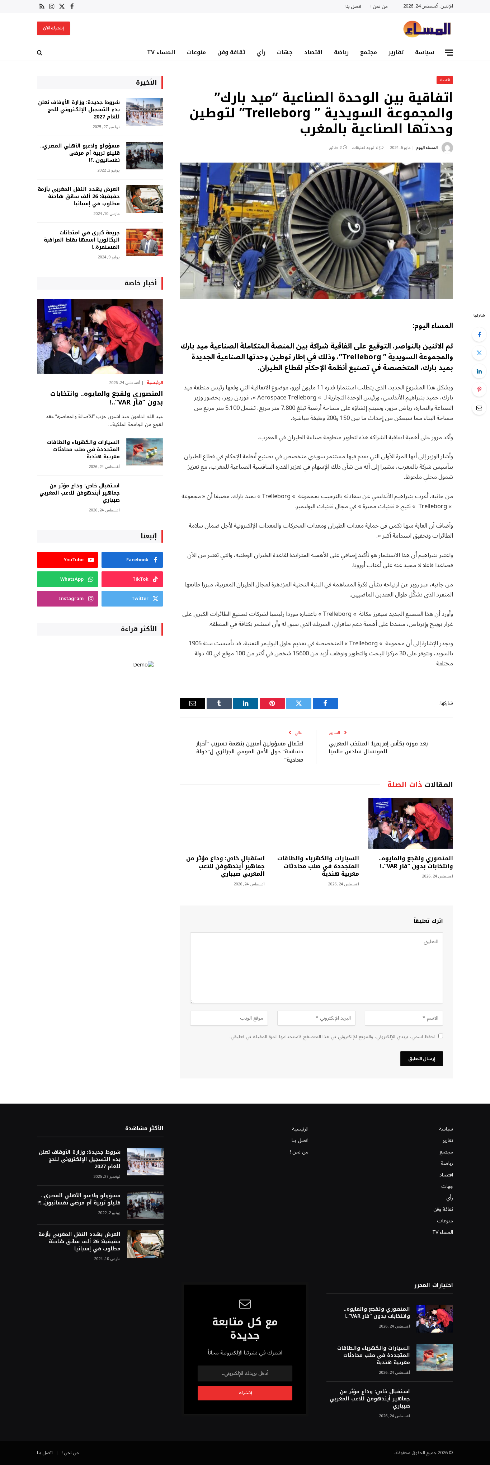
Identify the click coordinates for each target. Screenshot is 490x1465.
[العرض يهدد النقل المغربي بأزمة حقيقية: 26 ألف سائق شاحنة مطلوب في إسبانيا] (144, 199)
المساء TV (161, 52)
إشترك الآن (53, 28)
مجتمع (368, 52)
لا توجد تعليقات (365, 148)
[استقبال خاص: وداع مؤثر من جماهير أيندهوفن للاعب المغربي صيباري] (222, 823)
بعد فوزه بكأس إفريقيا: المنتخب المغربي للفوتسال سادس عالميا (378, 748)
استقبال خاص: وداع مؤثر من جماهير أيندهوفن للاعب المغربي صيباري (225, 866)
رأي (260, 52)
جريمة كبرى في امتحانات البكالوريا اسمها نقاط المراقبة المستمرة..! (82, 240)
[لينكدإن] (479, 371)
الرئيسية (155, 383)
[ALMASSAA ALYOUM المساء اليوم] (427, 28)
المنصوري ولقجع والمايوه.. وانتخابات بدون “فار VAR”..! (416, 862)
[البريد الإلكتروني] (479, 408)
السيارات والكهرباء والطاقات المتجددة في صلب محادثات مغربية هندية (318, 866)
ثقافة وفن (231, 52)
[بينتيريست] (479, 389)
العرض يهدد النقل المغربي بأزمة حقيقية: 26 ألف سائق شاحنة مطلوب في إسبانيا (79, 196)
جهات (285, 52)
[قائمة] (449, 53)
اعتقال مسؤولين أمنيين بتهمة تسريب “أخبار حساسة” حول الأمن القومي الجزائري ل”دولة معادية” (249, 752)
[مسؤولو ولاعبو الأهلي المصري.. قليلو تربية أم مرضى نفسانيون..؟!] (144, 155)
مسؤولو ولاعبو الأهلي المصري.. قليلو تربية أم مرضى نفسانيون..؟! (80, 153)
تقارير (396, 52)
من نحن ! (379, 6)
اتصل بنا (353, 6)
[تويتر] (479, 353)
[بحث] (40, 53)
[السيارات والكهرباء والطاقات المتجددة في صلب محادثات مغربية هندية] (316, 823)
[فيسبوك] (479, 334)
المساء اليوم (427, 148)
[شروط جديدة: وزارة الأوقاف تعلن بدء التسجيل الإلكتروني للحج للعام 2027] (144, 112)
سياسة (424, 52)
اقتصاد (313, 52)
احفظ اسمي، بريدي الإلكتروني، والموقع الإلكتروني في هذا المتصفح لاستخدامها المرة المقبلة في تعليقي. (332, 1036)
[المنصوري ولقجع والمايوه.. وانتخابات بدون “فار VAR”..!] (410, 823)
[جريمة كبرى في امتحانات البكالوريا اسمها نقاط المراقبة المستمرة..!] (144, 242)
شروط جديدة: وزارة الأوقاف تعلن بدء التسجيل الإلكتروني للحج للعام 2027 (79, 110)
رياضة (341, 52)
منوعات (196, 52)
